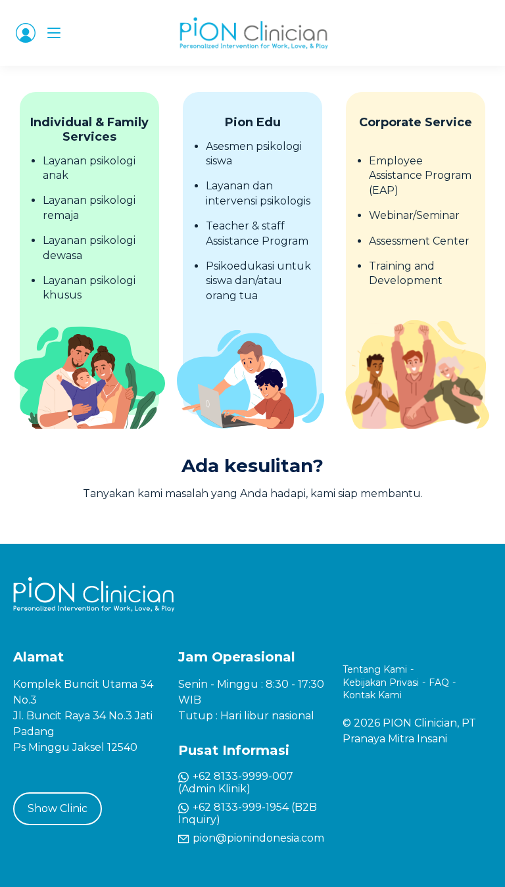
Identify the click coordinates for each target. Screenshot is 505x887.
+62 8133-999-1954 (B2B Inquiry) (247, 813)
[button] (26, 33)
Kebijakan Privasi (381, 682)
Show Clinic (57, 808)
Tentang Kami (375, 669)
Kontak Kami (372, 695)
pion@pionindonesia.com (257, 838)
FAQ (439, 682)
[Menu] (54, 33)
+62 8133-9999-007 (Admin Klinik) (235, 782)
